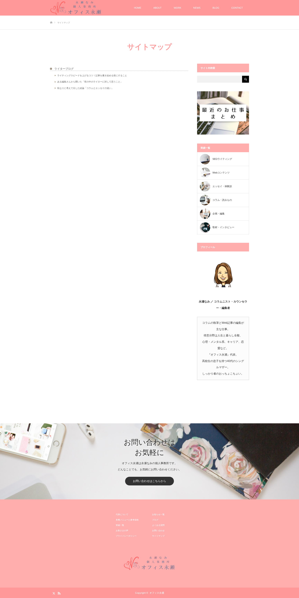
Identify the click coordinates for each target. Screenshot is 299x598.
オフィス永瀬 (157, 592)
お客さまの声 (122, 530)
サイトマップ (158, 536)
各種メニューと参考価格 (127, 520)
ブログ (155, 520)
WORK (177, 7)
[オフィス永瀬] (149, 563)
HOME (137, 7)
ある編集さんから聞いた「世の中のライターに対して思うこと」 (90, 81)
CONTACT (237, 7)
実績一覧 (120, 525)
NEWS (196, 7)
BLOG (215, 7)
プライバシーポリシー (126, 536)
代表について (122, 514)
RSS (58, 592)
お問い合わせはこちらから (149, 481)
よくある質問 (158, 525)
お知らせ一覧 (158, 514)
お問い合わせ (158, 530)
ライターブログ (64, 68)
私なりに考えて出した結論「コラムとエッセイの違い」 (85, 88)
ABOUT (157, 7)
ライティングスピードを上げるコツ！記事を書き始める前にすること (92, 75)
